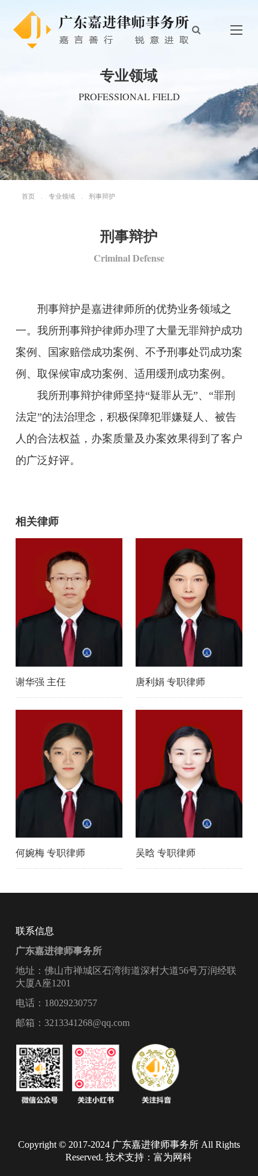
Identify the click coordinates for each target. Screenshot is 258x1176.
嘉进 (102, 309)
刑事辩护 (102, 196)
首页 (28, 196)
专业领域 (62, 196)
